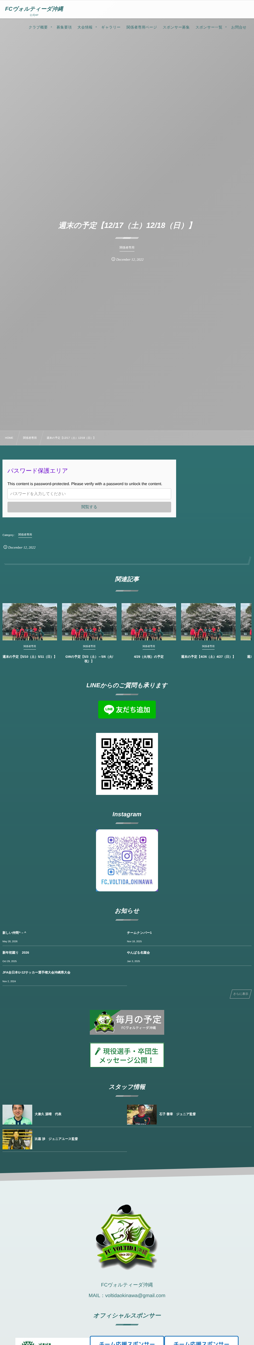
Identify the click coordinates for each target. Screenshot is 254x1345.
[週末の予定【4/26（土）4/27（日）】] (208, 621)
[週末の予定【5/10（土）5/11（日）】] (29, 621)
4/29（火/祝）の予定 (149, 656)
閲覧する (89, 507)
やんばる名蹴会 (138, 952)
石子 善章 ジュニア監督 (177, 1114)
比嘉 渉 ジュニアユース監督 (56, 1139)
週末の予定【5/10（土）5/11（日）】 (29, 656)
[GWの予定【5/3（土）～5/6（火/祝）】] (89, 621)
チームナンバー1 (139, 933)
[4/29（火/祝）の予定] (149, 621)
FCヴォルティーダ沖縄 (34, 9)
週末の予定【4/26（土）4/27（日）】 (208, 656)
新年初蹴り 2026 (15, 952)
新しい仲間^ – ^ (14, 933)
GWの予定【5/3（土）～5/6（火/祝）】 (89, 659)
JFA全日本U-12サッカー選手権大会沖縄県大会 (36, 972)
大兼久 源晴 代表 (48, 1114)
